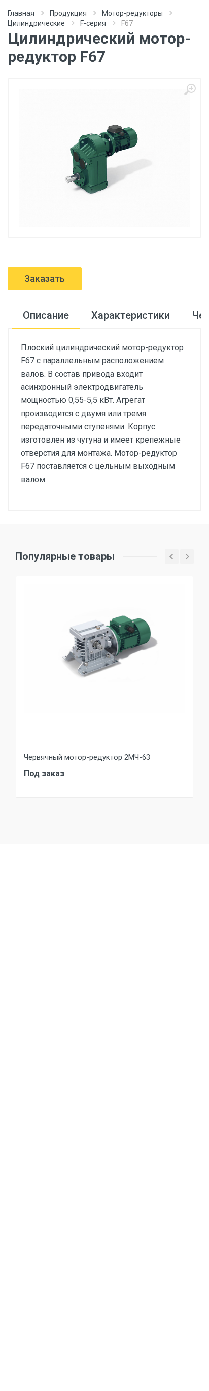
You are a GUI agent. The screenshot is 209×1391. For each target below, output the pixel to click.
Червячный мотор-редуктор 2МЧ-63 (87, 757)
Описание (46, 315)
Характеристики (130, 315)
